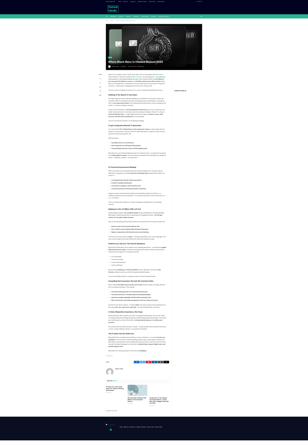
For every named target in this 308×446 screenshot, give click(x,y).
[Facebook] (100, 78)
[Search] (201, 16)
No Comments (133, 66)
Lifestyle (136, 16)
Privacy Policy (161, 1)
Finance (120, 16)
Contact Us (133, 1)
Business (113, 16)
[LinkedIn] (100, 87)
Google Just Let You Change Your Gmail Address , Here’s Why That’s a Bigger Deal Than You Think (159, 400)
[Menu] (107, 16)
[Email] (100, 95)
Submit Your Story (142, 1)
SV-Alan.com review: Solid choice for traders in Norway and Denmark (115, 388)
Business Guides (164, 16)
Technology (144, 16)
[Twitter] (100, 82)
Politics (128, 16)
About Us (125, 1)
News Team (116, 66)
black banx (109, 355)
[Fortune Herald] (113, 8)
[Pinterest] (100, 91)
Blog (110, 57)
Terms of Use (152, 1)
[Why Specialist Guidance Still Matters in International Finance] (137, 390)
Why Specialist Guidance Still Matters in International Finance (137, 399)
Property (153, 16)
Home (119, 1)
